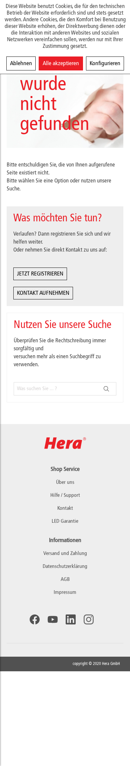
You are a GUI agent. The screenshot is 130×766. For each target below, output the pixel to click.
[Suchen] (106, 388)
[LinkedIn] (71, 619)
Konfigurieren (105, 63)
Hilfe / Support (65, 495)
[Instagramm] (89, 619)
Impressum (65, 592)
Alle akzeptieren (61, 63)
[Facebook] (35, 619)
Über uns (65, 482)
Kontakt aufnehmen (43, 293)
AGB (65, 579)
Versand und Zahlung (65, 553)
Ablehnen (21, 63)
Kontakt (65, 508)
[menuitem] (65, 553)
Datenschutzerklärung (65, 566)
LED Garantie (65, 521)
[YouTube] (53, 619)
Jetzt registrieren (40, 274)
